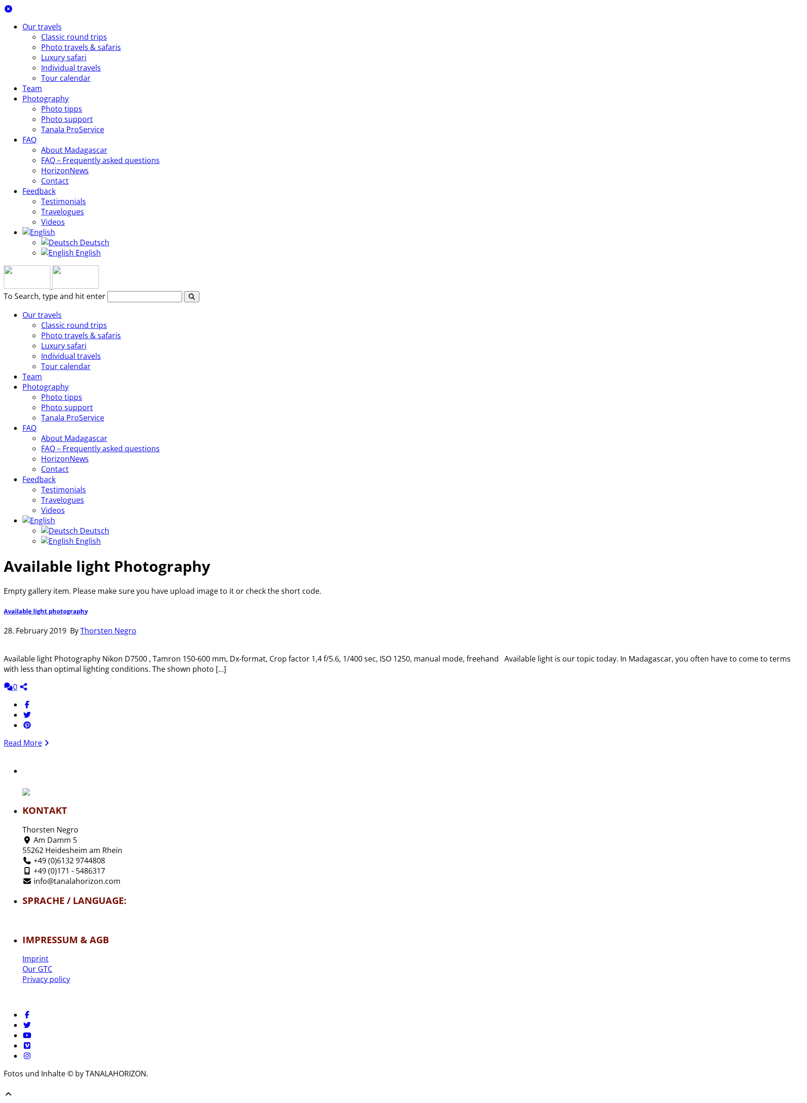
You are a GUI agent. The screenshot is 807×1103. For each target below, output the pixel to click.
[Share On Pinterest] (27, 725)
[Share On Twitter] (27, 715)
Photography (45, 98)
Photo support (67, 119)
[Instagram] (27, 1056)
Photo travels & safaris (81, 47)
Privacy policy (46, 979)
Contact (55, 181)
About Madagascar (74, 150)
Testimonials (63, 201)
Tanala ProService (72, 129)
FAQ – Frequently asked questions (100, 160)
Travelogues (62, 211)
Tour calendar (66, 78)
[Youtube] (27, 1035)
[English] (38, 232)
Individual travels (71, 68)
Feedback (39, 191)
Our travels (42, 26)
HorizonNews (65, 170)
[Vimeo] (27, 1045)
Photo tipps (61, 109)
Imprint (35, 959)
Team (32, 88)
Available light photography (46, 611)
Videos (53, 222)
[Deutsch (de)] (50, 917)
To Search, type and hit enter (55, 296)
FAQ (29, 140)
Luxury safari (63, 57)
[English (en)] (50, 922)
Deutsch (93, 242)
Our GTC (37, 969)
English (87, 253)
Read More (23, 743)
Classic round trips (74, 37)
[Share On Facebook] (27, 704)
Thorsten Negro (108, 631)
